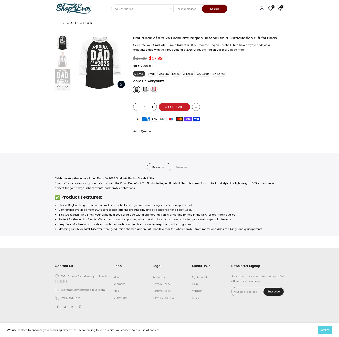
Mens (117, 277)
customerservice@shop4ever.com (83, 289)
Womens (119, 284)
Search (214, 9)
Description (159, 167)
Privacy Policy (161, 284)
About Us (159, 277)
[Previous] (79, 63)
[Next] (120, 63)
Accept (324, 330)
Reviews (181, 167)
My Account (199, 277)
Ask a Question (142, 131)
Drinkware (120, 297)
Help (195, 284)
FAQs (195, 297)
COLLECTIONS (81, 23)
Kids (116, 290)
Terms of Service (163, 297)
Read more (237, 49)
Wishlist (197, 290)
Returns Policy (162, 290)
